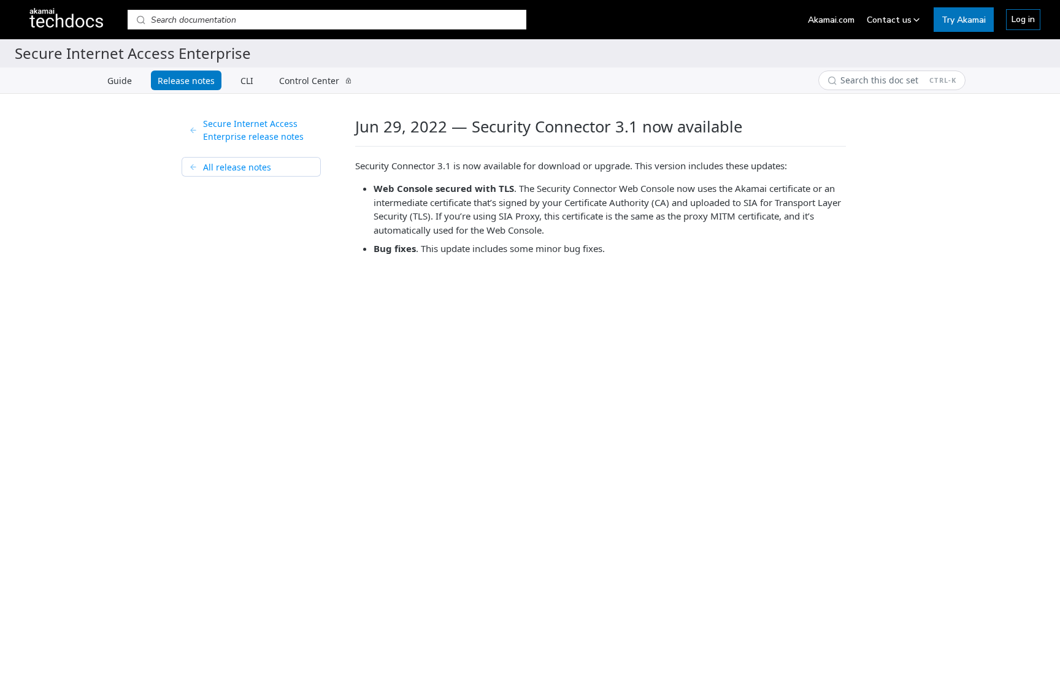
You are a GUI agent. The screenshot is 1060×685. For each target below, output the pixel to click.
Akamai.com (831, 20)
